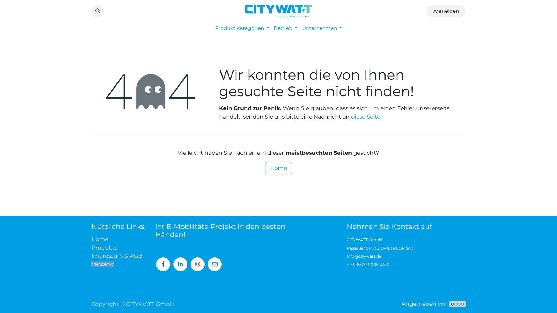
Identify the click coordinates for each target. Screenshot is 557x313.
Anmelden (446, 11)
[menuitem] (242, 28)
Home (278, 168)
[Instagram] (198, 264)
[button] (97, 11)
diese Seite (365, 116)
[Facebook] (163, 264)
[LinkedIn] (180, 264)
